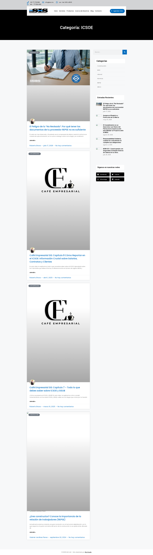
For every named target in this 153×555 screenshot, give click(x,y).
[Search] (124, 52)
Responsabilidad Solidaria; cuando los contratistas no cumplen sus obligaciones (112, 140)
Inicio (56, 11)
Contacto (98, 11)
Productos (70, 11)
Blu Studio (88, 552)
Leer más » (33, 140)
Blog (92, 11)
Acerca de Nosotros (82, 11)
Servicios (62, 11)
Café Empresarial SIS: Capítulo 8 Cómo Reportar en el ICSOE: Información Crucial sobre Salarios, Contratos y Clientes (57, 258)
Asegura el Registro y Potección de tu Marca (111, 116)
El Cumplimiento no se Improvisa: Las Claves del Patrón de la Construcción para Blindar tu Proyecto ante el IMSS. (113, 128)
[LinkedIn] (109, 3)
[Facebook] (106, 3)
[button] (103, 174)
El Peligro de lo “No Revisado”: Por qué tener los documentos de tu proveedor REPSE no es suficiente (113, 106)
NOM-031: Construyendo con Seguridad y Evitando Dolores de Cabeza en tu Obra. (113, 150)
